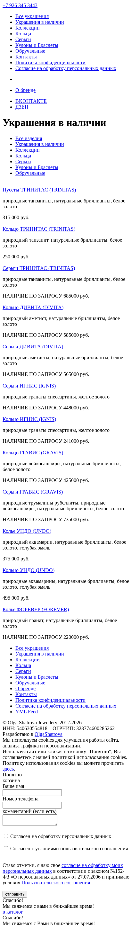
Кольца (23, 33)
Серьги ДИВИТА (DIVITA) (33, 346)
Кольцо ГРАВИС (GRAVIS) (33, 452)
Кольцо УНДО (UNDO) (28, 570)
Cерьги (23, 39)
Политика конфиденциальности (50, 62)
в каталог (13, 912)
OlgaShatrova (48, 734)
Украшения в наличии (39, 22)
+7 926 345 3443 (20, 5)
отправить (15, 894)
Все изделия (28, 138)
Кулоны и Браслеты (36, 45)
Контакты (26, 56)
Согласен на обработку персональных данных (60, 836)
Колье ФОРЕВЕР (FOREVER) (36, 609)
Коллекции (27, 28)
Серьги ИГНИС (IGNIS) (29, 386)
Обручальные (30, 51)
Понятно (12, 774)
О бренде (25, 90)
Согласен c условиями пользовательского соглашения (69, 848)
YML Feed (26, 711)
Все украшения (32, 16)
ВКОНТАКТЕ (31, 101)
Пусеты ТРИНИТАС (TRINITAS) (39, 189)
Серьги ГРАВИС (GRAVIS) (33, 492)
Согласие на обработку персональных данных (65, 68)
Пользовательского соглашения (55, 882)
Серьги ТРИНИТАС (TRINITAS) (39, 268)
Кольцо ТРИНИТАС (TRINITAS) (39, 229)
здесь (8, 769)
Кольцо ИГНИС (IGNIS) (29, 419)
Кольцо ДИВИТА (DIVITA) (33, 307)
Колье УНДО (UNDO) (27, 531)
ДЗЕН (22, 107)
